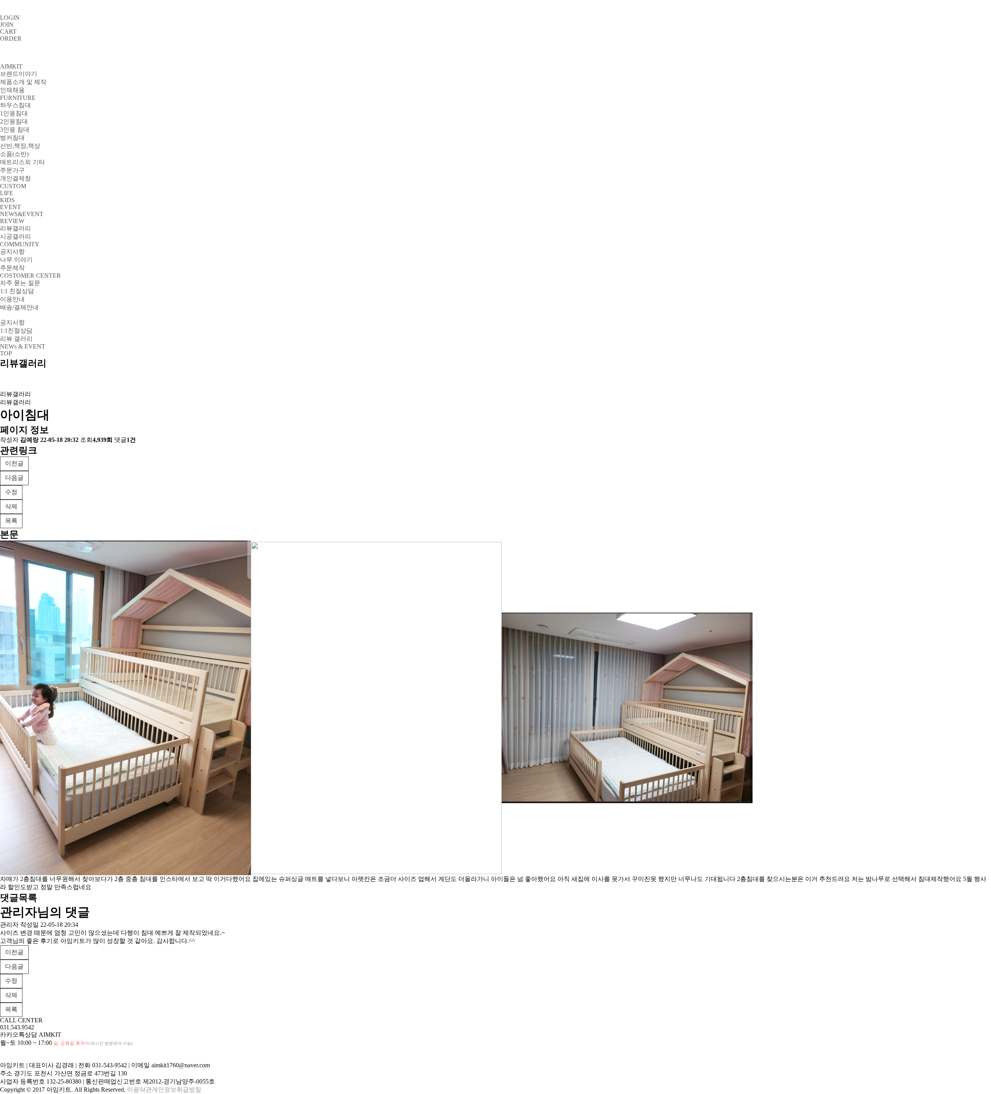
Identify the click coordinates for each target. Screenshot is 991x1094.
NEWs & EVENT (22, 346)
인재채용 (12, 90)
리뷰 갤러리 (16, 338)
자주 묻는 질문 (20, 283)
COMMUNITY (19, 244)
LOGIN (10, 17)
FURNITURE (18, 97)
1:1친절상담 (16, 330)
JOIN (7, 24)
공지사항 (12, 251)
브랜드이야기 (18, 73)
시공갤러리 (15, 236)
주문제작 (12, 267)
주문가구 (12, 170)
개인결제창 (15, 178)
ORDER (11, 38)
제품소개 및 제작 (23, 82)
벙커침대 (12, 137)
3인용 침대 (14, 129)
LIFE (6, 193)
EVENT (10, 207)
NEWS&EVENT (21, 214)
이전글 (14, 463)
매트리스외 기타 (22, 162)
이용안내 (12, 299)
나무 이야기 (16, 259)
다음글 (14, 477)
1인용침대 (14, 113)
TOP (6, 353)
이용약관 (139, 1089)
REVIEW (12, 221)
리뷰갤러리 (15, 228)
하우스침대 (15, 105)
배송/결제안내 (19, 307)
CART (8, 31)
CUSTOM (13, 186)
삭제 (11, 506)
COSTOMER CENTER (30, 275)
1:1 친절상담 (17, 291)
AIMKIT (11, 66)
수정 (11, 492)
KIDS (7, 200)
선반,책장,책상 (20, 146)
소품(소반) (14, 154)
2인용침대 (14, 121)
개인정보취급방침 (176, 1089)
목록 (11, 520)
